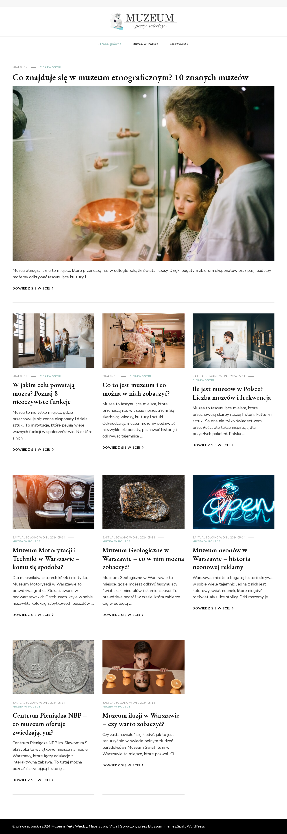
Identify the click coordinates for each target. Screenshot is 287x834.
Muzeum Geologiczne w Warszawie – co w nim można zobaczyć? (143, 558)
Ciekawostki (179, 44)
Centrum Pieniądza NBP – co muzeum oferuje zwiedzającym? (50, 723)
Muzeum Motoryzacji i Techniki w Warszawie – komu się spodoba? (46, 558)
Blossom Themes (162, 826)
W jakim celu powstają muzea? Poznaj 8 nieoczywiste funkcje (44, 393)
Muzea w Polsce (146, 44)
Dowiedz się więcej (31, 288)
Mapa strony (99, 826)
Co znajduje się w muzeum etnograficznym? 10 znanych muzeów (131, 77)
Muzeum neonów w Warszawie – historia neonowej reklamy (221, 558)
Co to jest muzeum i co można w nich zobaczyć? (136, 389)
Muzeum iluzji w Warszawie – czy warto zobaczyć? (140, 719)
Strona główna (110, 44)
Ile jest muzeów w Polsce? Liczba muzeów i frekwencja (232, 393)
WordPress (196, 826)
